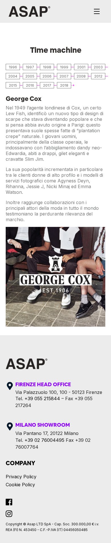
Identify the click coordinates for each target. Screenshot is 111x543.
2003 (98, 67)
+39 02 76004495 (44, 440)
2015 (13, 85)
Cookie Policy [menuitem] (20, 484)
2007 (64, 76)
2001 (81, 67)
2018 (64, 85)
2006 (47, 76)
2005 (29, 76)
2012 (98, 76)
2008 (81, 76)
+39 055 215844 (42, 398)
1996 (13, 67)
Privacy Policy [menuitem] (21, 476)
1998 (47, 67)
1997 (30, 67)
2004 (12, 76)
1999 (64, 67)
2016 (30, 85)
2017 (47, 85)
